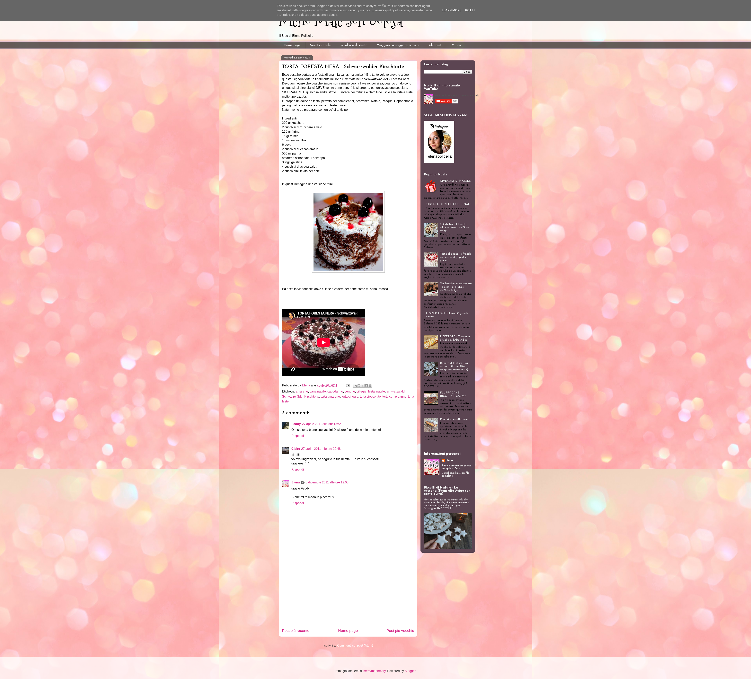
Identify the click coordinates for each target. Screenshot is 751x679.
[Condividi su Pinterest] (370, 386)
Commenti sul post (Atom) (355, 645)
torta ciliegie (349, 396)
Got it (470, 10)
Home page (292, 45)
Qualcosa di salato (354, 45)
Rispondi (297, 435)
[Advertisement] (348, 594)
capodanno (335, 391)
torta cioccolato (370, 396)
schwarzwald (395, 391)
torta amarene (330, 396)
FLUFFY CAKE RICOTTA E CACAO (453, 394)
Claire (295, 448)
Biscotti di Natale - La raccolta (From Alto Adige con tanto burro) (454, 366)
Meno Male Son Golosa (340, 21)
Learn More (451, 10)
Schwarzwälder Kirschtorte (300, 396)
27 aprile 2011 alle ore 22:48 (321, 448)
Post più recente (295, 631)
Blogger (410, 671)
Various (457, 45)
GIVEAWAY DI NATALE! (455, 181)
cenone (350, 391)
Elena (295, 482)
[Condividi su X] (363, 386)
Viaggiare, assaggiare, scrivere (398, 45)
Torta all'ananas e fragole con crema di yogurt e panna (455, 257)
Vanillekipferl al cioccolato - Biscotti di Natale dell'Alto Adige (456, 287)
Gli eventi (435, 45)
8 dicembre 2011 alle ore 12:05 (327, 482)
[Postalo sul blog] (359, 386)
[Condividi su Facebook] (366, 386)
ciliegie (362, 391)
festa (371, 391)
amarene (302, 391)
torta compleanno (394, 396)
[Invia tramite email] (355, 386)
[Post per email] (347, 385)
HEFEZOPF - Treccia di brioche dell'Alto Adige (455, 338)
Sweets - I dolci (320, 45)
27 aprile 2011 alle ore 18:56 (321, 424)
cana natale (318, 391)
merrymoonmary (374, 671)
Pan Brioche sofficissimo (454, 419)
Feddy (296, 424)
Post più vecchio (400, 631)
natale (380, 391)
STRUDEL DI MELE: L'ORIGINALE (449, 204)
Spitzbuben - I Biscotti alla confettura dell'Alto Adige (454, 227)
